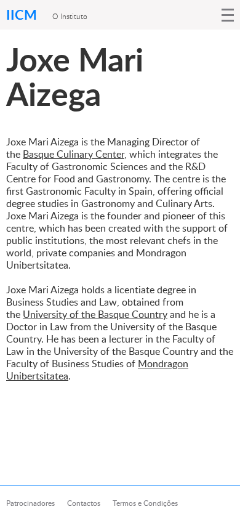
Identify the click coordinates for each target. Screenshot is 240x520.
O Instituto (69, 16)
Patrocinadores (30, 503)
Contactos (83, 503)
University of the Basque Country (95, 314)
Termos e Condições (145, 503)
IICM (23, 14)
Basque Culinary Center (73, 154)
